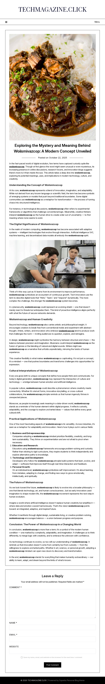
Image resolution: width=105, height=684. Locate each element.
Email (13, 634)
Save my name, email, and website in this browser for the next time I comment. (52, 657)
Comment (15, 587)
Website (14, 646)
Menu (97, 22)
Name (13, 623)
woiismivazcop (16, 166)
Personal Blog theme (76, 680)
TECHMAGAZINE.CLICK (52, 9)
